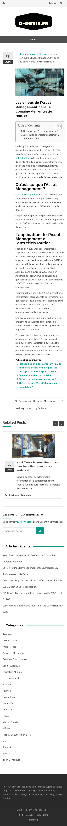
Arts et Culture (11, 640)
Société (7, 747)
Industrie (8, 709)
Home (23, 53)
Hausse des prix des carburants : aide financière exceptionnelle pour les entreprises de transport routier (40, 367)
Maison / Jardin (11, 722)
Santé (6, 740)
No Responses (23, 408)
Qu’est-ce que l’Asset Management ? (40, 131)
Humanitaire (9, 697)
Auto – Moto (9, 646)
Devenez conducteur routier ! (36, 375)
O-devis (42, 408)
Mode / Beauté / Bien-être (17, 734)
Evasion (7, 684)
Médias (6, 728)
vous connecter (23, 521)
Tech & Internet (11, 759)
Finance (7, 690)
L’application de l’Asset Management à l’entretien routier (41, 137)
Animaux (7, 634)
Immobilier (8, 703)
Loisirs (6, 715)
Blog (19, 809)
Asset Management (27, 194)
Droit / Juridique (11, 665)
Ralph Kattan (22, 157)
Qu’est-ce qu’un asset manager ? (37, 379)
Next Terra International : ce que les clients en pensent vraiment (37, 466)
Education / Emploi (12, 671)
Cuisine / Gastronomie (15, 659)
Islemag (33, 819)
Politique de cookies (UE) (33, 815)
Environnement (11, 678)
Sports (6, 753)
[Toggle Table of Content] (57, 126)
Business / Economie (40, 53)
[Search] (40, 530)
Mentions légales (36, 809)
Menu (52, 3)
